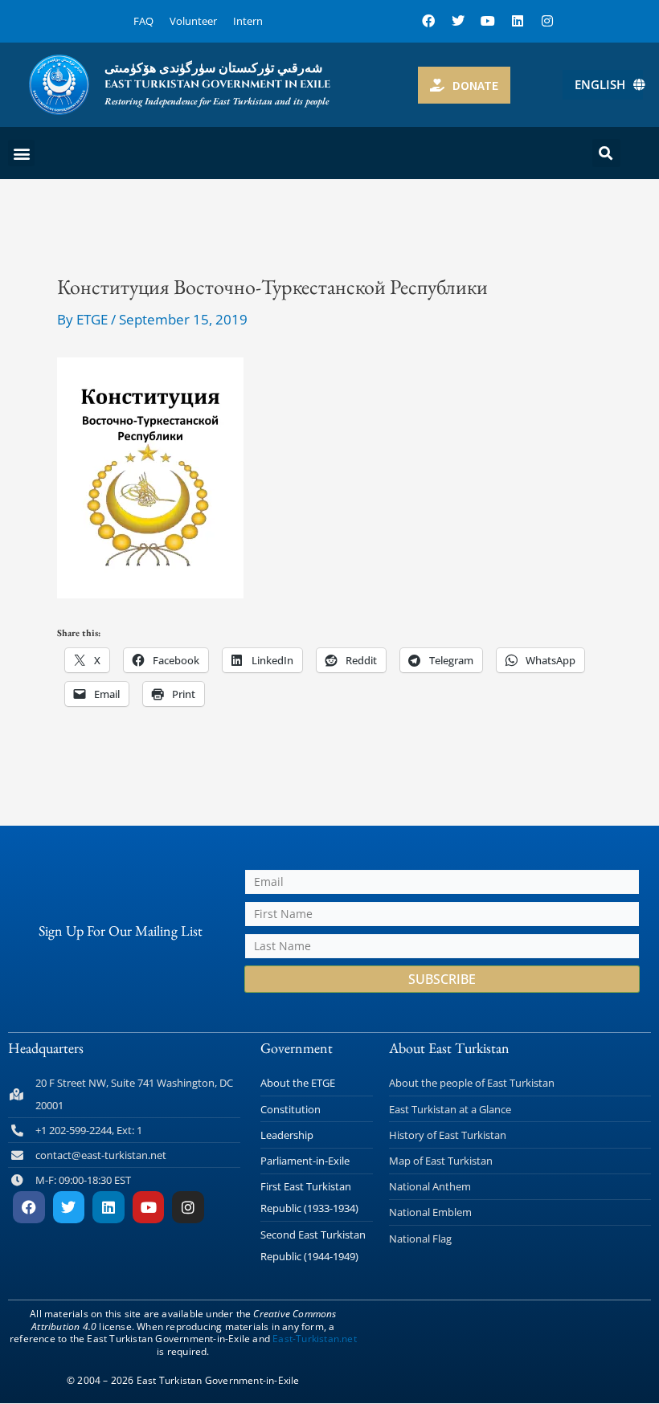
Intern (248, 21)
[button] (21, 153)
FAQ (143, 21)
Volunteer (193, 21)
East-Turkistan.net (314, 1338)
